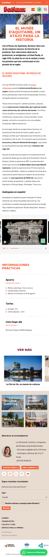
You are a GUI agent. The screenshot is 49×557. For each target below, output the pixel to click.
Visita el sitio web (12, 283)
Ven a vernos (29, 468)
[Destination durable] (39, 9)
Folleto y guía (8, 524)
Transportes (8, 521)
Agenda (5, 518)
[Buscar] (45, 9)
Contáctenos (10, 468)
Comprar (6, 2)
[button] (43, 248)
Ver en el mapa (11, 325)
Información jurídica (9, 535)
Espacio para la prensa (12, 528)
